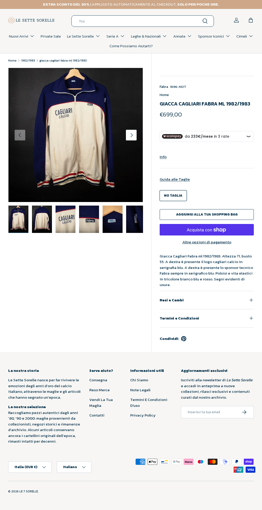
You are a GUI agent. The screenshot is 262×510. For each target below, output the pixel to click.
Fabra (164, 86)
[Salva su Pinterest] (184, 339)
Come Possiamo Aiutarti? (131, 46)
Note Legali (140, 390)
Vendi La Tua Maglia (101, 402)
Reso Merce (99, 390)
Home (12, 60)
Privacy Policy (143, 415)
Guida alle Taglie (175, 179)
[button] (250, 20)
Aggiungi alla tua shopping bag (207, 214)
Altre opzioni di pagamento (206, 242)
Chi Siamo (139, 380)
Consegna (98, 380)
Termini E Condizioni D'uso (148, 402)
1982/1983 (28, 60)
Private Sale (51, 36)
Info (163, 157)
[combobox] (142, 21)
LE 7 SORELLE (28, 491)
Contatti (96, 415)
